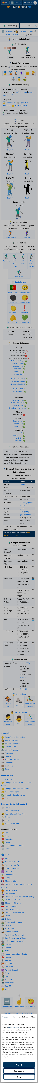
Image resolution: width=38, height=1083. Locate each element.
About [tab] (33, 1017)
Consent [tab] (5, 1017)
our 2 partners (13, 1027)
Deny (19, 1077)
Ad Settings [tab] (23, 1017)
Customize (18, 1071)
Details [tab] (13, 1017)
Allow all (19, 1065)
